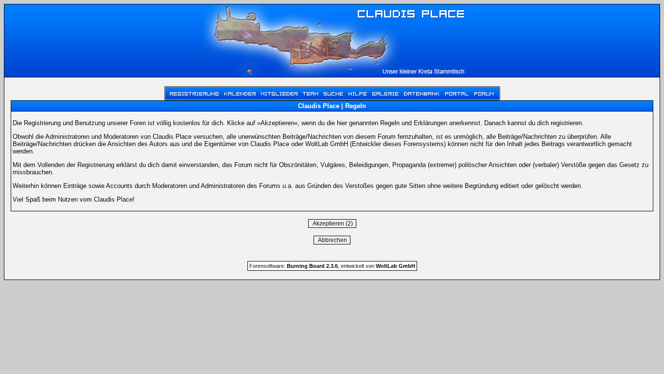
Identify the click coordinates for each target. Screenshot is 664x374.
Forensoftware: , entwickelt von (332, 266)
